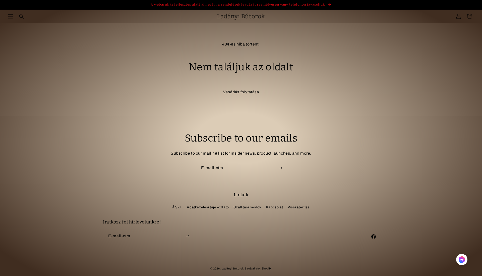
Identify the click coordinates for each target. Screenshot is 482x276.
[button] (10, 16)
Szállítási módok (247, 207)
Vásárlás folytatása (241, 92)
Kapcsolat (274, 207)
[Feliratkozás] (280, 168)
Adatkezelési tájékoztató (208, 207)
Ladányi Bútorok (232, 268)
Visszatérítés (299, 207)
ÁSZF (177, 207)
